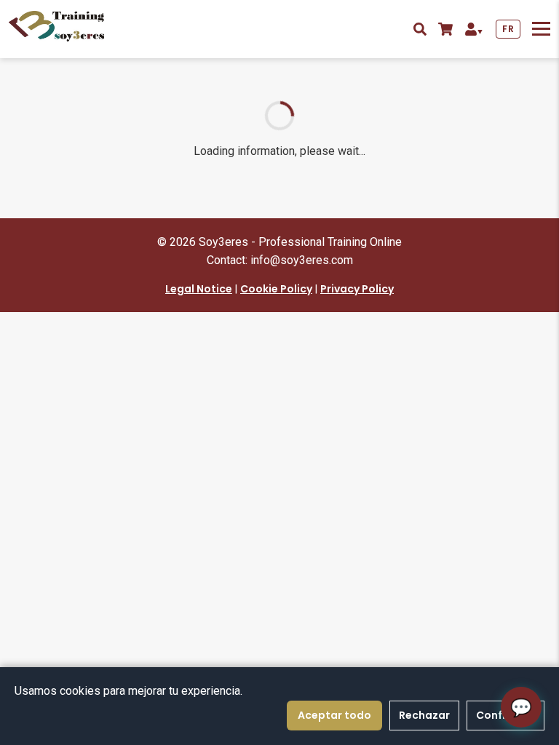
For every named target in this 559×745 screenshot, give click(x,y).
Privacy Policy (357, 289)
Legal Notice (198, 289)
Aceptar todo (334, 715)
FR (508, 29)
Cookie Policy (276, 289)
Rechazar (424, 715)
